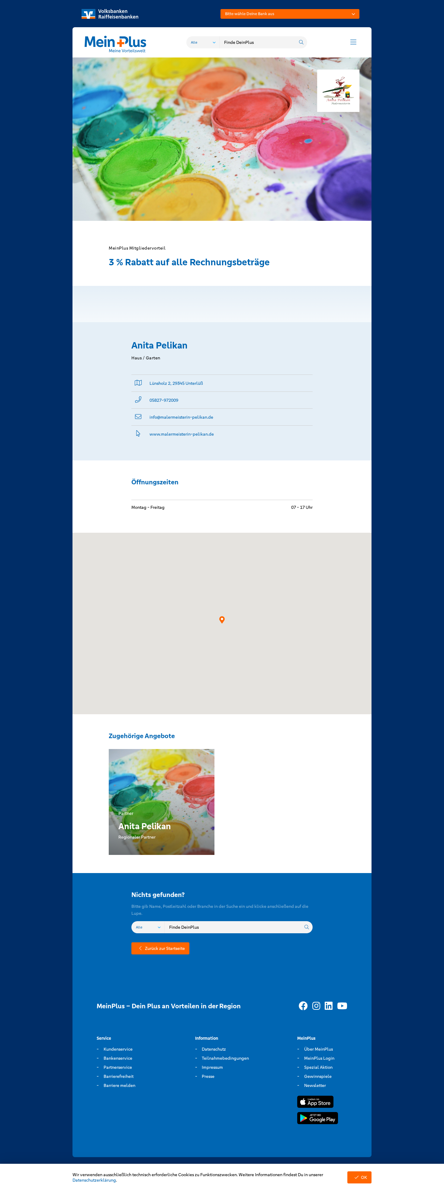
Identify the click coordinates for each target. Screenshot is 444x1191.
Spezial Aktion (318, 1067)
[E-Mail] (138, 417)
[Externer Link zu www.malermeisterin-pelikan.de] (138, 434)
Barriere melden (119, 1085)
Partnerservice (118, 1067)
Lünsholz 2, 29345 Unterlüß (176, 383)
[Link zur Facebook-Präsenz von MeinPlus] (303, 1006)
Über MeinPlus (318, 1049)
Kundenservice (118, 1049)
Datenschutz (214, 1049)
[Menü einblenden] (353, 42)
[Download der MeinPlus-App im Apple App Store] (315, 1103)
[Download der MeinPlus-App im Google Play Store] (317, 1119)
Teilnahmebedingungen (225, 1058)
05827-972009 (164, 400)
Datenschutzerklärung (94, 1180)
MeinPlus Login (319, 1058)
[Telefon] (138, 400)
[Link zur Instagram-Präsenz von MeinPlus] (316, 1006)
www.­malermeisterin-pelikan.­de (182, 434)
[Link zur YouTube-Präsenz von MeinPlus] (342, 1006)
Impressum (212, 1067)
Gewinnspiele (318, 1076)
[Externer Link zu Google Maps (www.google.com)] (138, 383)
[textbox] (289, 14)
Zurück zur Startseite (165, 948)
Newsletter (315, 1085)
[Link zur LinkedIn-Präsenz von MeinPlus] (329, 1006)
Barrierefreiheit (119, 1076)
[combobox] (289, 14)
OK (364, 1177)
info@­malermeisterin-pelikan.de (181, 417)
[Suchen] (301, 42)
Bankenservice (118, 1058)
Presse (208, 1076)
